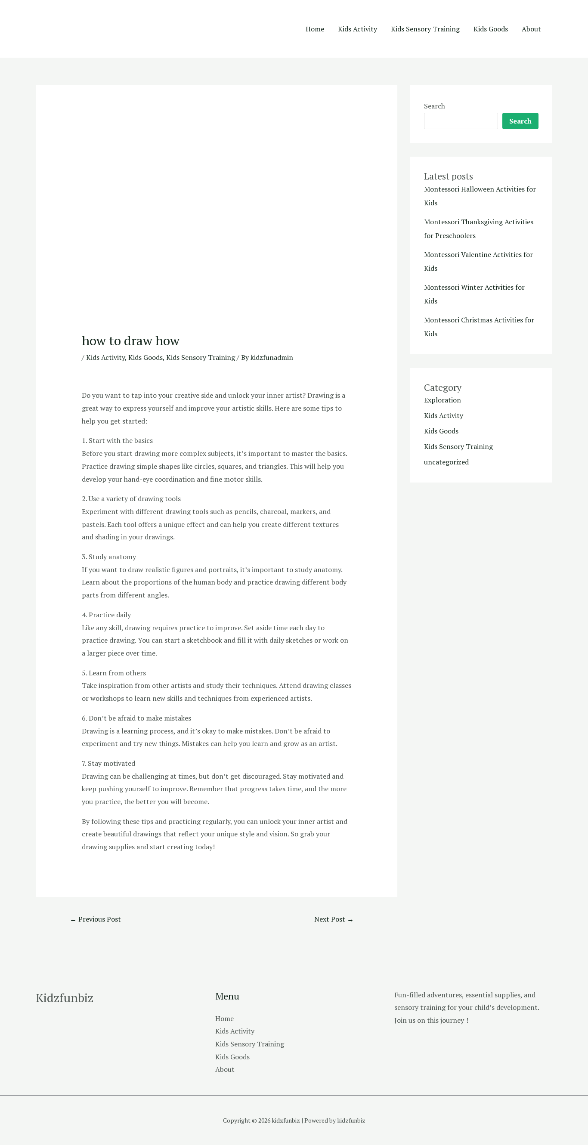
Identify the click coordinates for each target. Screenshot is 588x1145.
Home (315, 29)
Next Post (334, 919)
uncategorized (446, 462)
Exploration (442, 400)
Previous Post (95, 919)
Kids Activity (357, 29)
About (531, 29)
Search (434, 106)
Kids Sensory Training (425, 29)
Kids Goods (490, 29)
